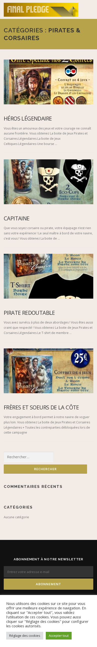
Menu (89, 9)
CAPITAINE (17, 218)
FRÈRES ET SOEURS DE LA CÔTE (41, 407)
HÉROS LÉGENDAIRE (28, 118)
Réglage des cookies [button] (24, 635)
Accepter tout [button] (59, 635)
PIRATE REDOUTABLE (29, 312)
